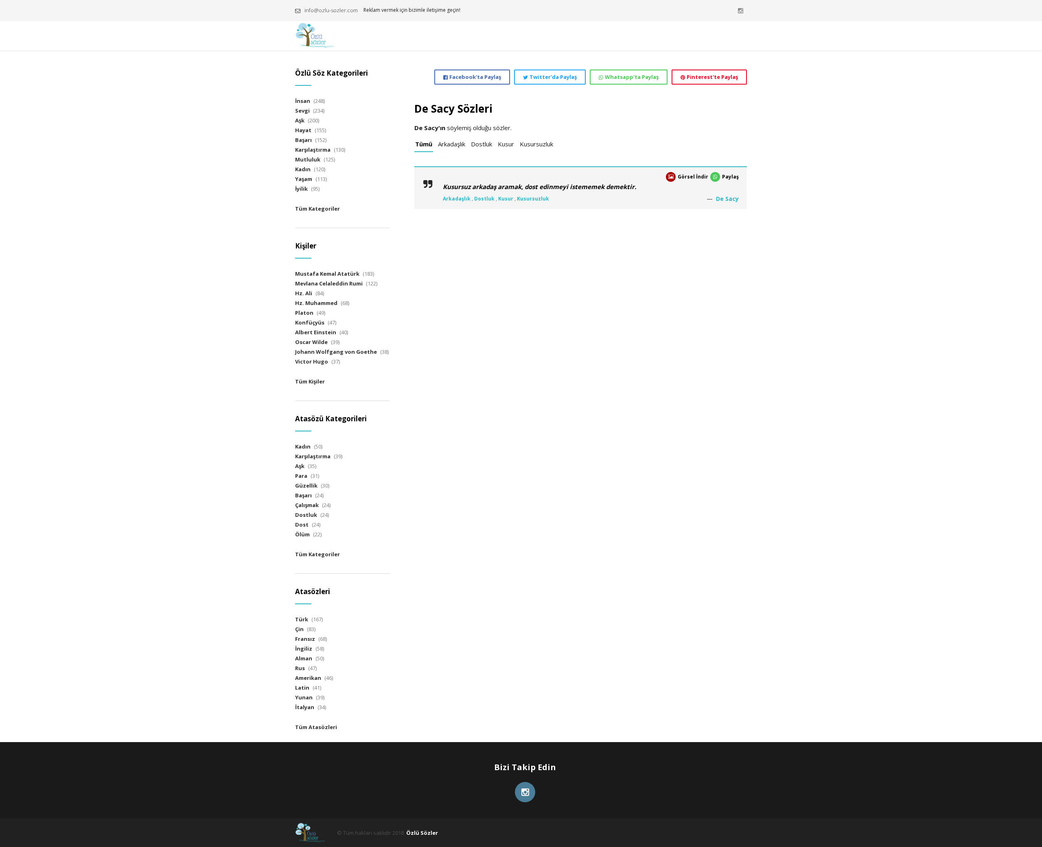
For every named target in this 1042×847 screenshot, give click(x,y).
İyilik (301, 188)
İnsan (302, 101)
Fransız (305, 638)
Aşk (299, 120)
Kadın (303, 169)
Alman (303, 658)
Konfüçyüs (309, 322)
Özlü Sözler (422, 832)
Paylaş (730, 176)
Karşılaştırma (313, 149)
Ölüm (302, 534)
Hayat (303, 130)
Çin (299, 629)
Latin (302, 687)
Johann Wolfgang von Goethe (336, 351)
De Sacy (727, 198)
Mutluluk (307, 159)
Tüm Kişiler (310, 381)
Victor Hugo (311, 361)
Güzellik (306, 485)
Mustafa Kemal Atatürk (327, 273)
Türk (301, 619)
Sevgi (302, 110)
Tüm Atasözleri (316, 727)
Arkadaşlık (451, 144)
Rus (300, 668)
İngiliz (303, 648)
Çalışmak (307, 505)
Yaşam (303, 179)
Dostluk (481, 144)
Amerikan (308, 678)
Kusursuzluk (536, 144)
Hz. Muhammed (316, 303)
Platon (304, 312)
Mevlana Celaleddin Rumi (329, 283)
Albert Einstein (315, 332)
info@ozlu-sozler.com (331, 10)
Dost (302, 524)
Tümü (423, 144)
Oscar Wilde (311, 342)
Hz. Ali (303, 293)
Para (301, 475)
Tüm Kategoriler (317, 208)
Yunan (304, 697)
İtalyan (304, 707)
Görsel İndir (693, 176)
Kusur (506, 144)
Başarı (303, 140)
